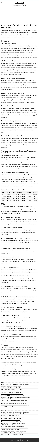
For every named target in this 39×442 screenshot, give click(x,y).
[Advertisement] (19, 13)
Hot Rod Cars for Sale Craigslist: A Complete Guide (11, 398)
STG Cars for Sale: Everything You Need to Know (11, 392)
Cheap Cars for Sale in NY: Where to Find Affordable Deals (13, 423)
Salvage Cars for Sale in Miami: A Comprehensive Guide (12, 426)
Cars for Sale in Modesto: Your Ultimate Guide (10, 420)
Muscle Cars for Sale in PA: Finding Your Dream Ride (12, 434)
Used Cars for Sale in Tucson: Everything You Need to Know (13, 413)
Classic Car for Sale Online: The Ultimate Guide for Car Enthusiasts (15, 384)
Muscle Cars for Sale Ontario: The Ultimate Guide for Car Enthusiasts (15, 397)
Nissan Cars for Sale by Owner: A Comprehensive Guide (12, 395)
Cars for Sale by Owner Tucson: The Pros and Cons (11, 389)
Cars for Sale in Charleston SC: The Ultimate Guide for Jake (13, 431)
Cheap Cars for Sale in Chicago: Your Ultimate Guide (12, 421)
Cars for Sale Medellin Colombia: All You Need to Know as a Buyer (15, 405)
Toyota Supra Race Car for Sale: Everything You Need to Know (14, 390)
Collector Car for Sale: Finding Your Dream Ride (11, 387)
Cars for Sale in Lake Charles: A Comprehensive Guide (12, 432)
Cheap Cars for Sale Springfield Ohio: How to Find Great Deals (14, 403)
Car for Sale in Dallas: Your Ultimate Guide (10, 415)
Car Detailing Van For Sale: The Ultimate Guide (11, 386)
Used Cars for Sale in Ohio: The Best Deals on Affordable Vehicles (14, 428)
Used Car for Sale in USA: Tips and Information (11, 418)
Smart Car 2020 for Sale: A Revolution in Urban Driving (12, 394)
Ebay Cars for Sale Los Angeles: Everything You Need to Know (14, 400)
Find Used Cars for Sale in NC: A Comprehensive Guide (12, 424)
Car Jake (19, 2)
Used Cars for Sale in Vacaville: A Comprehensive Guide (12, 416)
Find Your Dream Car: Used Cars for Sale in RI (10, 429)
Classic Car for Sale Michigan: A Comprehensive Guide (12, 402)
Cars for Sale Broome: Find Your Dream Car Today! (11, 406)
